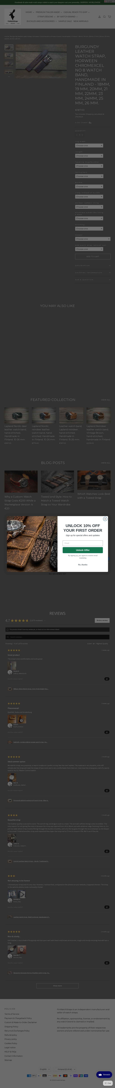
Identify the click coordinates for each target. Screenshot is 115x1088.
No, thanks (82, 565)
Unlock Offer (83, 550)
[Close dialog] (105, 519)
